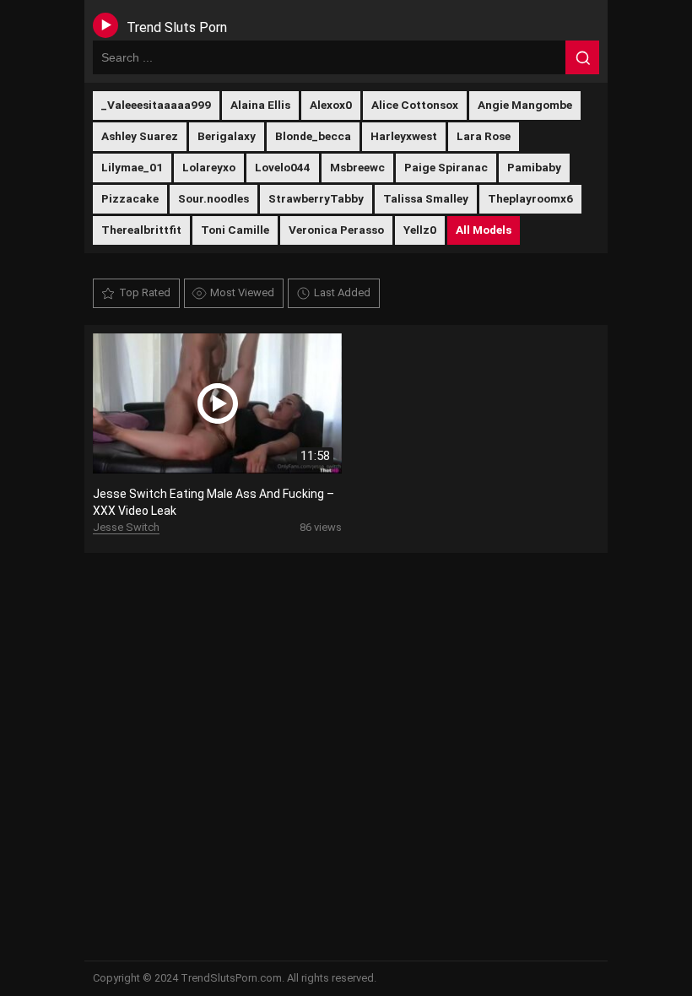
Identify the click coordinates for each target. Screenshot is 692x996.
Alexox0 (331, 104)
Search (582, 57)
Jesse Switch (126, 527)
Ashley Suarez (139, 136)
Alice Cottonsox (414, 104)
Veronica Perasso (336, 229)
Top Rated (144, 292)
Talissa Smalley (425, 198)
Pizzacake (130, 198)
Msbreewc (357, 167)
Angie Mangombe (525, 104)
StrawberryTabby (316, 198)
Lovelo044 (283, 167)
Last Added (342, 292)
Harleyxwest (403, 136)
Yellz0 (419, 229)
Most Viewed (242, 292)
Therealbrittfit (141, 229)
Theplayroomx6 (530, 198)
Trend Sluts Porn (177, 27)
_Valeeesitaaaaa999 (156, 104)
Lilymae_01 (132, 167)
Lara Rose (484, 136)
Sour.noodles (213, 198)
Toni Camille (235, 229)
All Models (483, 229)
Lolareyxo (208, 167)
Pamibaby (534, 167)
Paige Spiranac (446, 167)
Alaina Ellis (260, 104)
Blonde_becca (313, 136)
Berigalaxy (226, 136)
